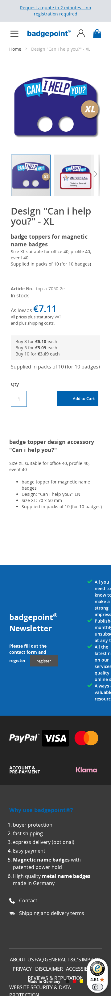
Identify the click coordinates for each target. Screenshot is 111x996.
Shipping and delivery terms (51, 913)
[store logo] (52, 33)
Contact (28, 900)
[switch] (97, 987)
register (43, 661)
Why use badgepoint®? (41, 810)
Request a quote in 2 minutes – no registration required (55, 11)
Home (16, 49)
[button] (76, 175)
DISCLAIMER (49, 968)
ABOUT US (22, 959)
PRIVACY (22, 968)
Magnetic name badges (41, 859)
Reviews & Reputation (56, 978)
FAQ (39, 959)
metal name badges (66, 876)
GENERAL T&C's (63, 959)
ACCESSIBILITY (82, 968)
